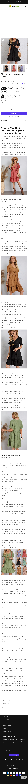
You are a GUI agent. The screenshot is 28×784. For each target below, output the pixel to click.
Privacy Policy (6, 719)
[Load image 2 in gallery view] (14, 68)
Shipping (2, 81)
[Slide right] (26, 68)
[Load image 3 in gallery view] (21, 68)
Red (10, 91)
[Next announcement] (25, 2)
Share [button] (3, 707)
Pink (23, 88)
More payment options (14, 116)
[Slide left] (1, 68)
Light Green (18, 91)
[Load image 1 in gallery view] (6, 68)
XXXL (3, 99)
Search (4, 728)
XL (15, 96)
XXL (21, 96)
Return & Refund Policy (9, 722)
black (3, 88)
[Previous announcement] (2, 2)
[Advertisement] (14, 23)
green (17, 88)
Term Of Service (7, 731)
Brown (10, 88)
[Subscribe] (21, 750)
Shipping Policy (7, 725)
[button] (2, 6)
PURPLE (4, 91)
